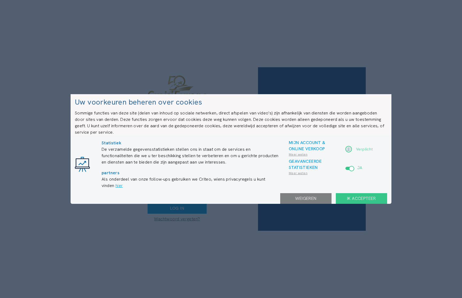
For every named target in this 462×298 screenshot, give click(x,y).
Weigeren (305, 198)
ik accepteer (361, 198)
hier (119, 185)
